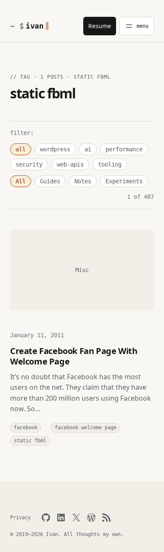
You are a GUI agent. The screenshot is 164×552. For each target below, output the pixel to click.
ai (88, 149)
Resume (99, 26)
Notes (82, 181)
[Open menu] (136, 26)
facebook (25, 428)
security (29, 164)
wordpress (55, 149)
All (21, 181)
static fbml (30, 441)
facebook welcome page (85, 428)
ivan (35, 25)
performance (124, 149)
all (21, 149)
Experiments (124, 181)
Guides (50, 181)
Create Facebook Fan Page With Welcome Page (73, 356)
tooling (110, 164)
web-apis (70, 164)
